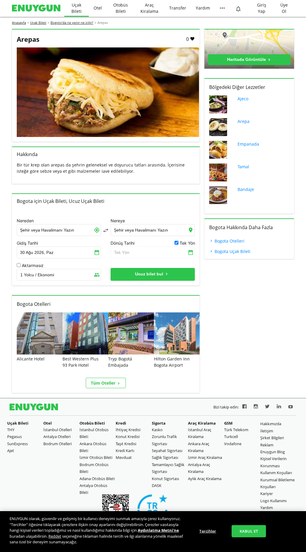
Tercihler (207, 531)
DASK (156, 485)
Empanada (248, 144)
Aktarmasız (33, 265)
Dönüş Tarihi (122, 243)
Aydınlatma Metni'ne (158, 530)
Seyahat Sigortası (167, 450)
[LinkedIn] (279, 407)
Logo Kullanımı (273, 500)
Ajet (10, 450)
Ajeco (243, 98)
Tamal (243, 166)
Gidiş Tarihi (27, 243)
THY (10, 429)
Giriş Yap (261, 8)
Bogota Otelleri (228, 241)
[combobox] (59, 230)
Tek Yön (121, 252)
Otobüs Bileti (120, 8)
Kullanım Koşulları (276, 472)
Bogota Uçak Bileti (231, 251)
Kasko (157, 429)
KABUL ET (249, 531)
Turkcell (231, 436)
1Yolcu (37, 274)
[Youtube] (290, 407)
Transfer (177, 8)
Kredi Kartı (125, 450)
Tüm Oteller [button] (104, 383)
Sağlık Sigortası (165, 457)
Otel (98, 8)
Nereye (118, 220)
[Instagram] (255, 407)
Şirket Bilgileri (272, 437)
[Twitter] (267, 407)
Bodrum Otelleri (57, 443)
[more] (222, 8)
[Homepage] (36, 8)
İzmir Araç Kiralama (205, 457)
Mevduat (124, 457)
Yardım (203, 8)
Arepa (244, 121)
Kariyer (266, 493)
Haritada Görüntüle (247, 59)
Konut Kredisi (128, 436)
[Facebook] (244, 407)
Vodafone (232, 443)
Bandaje (246, 189)
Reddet (54, 536)
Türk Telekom (236, 429)
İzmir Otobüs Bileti (95, 457)
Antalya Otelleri (57, 436)
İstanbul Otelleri (57, 429)
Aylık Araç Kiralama (204, 478)
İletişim (266, 431)
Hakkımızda (270, 423)
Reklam (266, 445)
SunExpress (17, 443)
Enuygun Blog (272, 451)
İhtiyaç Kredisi (128, 429)
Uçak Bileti (76, 8)
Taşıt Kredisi (126, 443)
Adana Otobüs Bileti (97, 478)
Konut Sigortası (165, 478)
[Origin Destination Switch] (105, 230)
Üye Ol (284, 8)
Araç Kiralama (149, 8)
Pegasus (14, 436)
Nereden (25, 220)
